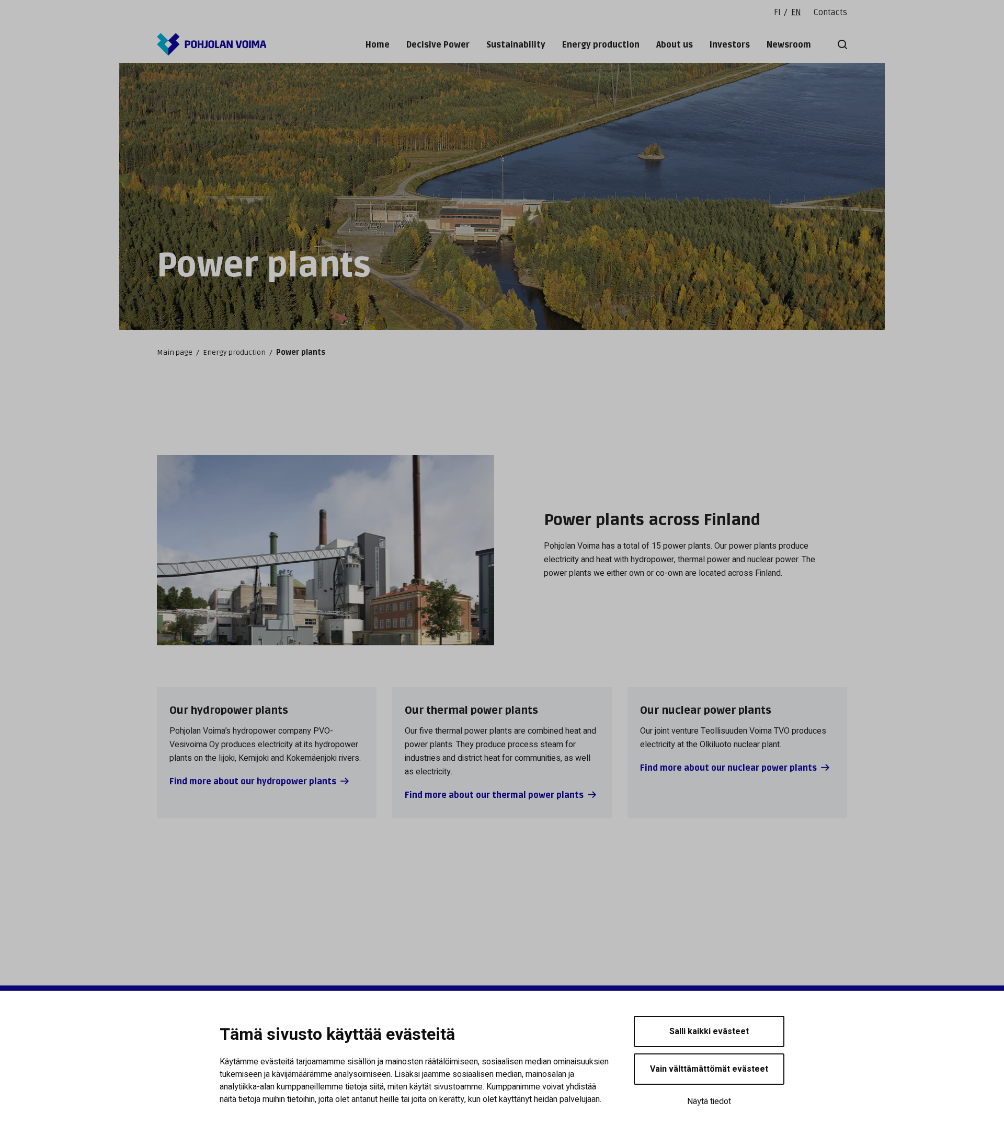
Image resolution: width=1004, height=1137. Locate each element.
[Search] (840, 44)
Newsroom (789, 45)
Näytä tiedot (709, 1101)
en (796, 12)
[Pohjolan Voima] (211, 44)
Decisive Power (438, 45)
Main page (174, 352)
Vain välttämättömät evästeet (709, 1069)
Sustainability (515, 45)
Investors (730, 45)
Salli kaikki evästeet (709, 1031)
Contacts (830, 12)
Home (378, 45)
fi (777, 12)
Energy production (601, 45)
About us (674, 45)
